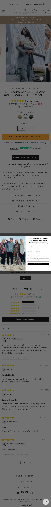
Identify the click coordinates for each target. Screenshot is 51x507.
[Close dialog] (49, 237)
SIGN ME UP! (38, 264)
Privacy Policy (44, 259)
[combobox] (29, 255)
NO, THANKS (38, 268)
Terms (47, 259)
